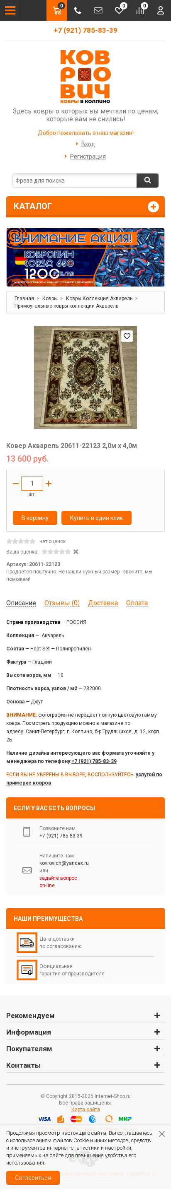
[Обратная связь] (98, 10)
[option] (85, 257)
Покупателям (29, 1049)
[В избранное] (127, 336)
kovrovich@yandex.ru (64, 863)
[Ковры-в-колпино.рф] (85, 76)
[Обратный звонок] (77, 10)
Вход (88, 144)
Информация (28, 1032)
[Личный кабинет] (160, 10)
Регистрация (88, 156)
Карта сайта (85, 1109)
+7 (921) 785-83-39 (85, 30)
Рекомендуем (30, 1015)
